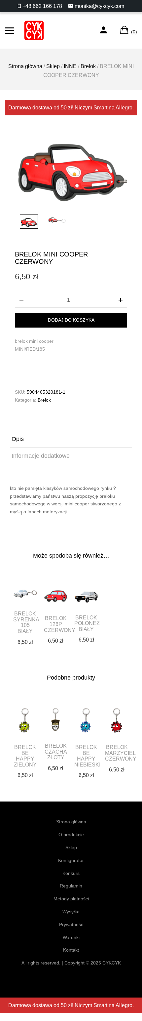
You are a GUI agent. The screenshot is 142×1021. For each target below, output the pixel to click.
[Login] (103, 30)
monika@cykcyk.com (99, 6)
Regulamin (71, 885)
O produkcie (71, 834)
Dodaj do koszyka (71, 320)
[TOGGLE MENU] (9, 30)
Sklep (53, 66)
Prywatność (71, 924)
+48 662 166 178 (42, 6)
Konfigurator (71, 860)
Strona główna (25, 66)
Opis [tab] (18, 439)
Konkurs (71, 873)
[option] (71, 166)
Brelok (88, 66)
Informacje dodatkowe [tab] (41, 455)
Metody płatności (71, 898)
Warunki (71, 937)
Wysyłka (71, 911)
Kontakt (71, 950)
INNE (70, 66)
